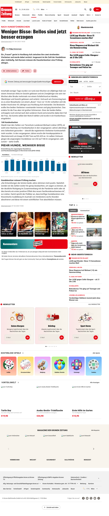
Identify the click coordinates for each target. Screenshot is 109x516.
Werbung (83, 483)
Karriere (91, 483)
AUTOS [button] (86, 81)
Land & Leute (36, 21)
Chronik (18, 21)
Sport (59, 15)
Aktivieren (57, 82)
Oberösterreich (6, 41)
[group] (8, 224)
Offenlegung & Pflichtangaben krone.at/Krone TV (18, 478)
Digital (82, 15)
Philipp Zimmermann (15, 49)
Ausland (74, 15)
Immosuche (68, 2)
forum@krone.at (52, 259)
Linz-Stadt (26, 21)
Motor (89, 15)
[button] (92, 15)
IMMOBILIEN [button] (73, 81)
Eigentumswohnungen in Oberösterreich (85, 107)
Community (35, 2)
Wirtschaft (11, 21)
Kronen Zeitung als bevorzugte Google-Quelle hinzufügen (34, 82)
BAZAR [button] (91, 81)
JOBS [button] (80, 81)
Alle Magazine (95, 430)
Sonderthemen (64, 21)
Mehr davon (80, 21)
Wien (33, 15)
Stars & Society (50, 15)
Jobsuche (78, 2)
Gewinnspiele (46, 2)
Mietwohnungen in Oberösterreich (85, 110)
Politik (40, 15)
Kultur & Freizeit (46, 21)
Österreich (25, 15)
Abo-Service (7, 489)
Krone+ (17, 15)
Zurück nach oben (51, 507)
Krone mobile (57, 2)
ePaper (27, 2)
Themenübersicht (60, 256)
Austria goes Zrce (91, 21)
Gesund (66, 15)
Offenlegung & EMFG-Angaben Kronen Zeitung (51, 478)
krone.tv (98, 15)
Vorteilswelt (18, 2)
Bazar (85, 2)
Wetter (72, 21)
